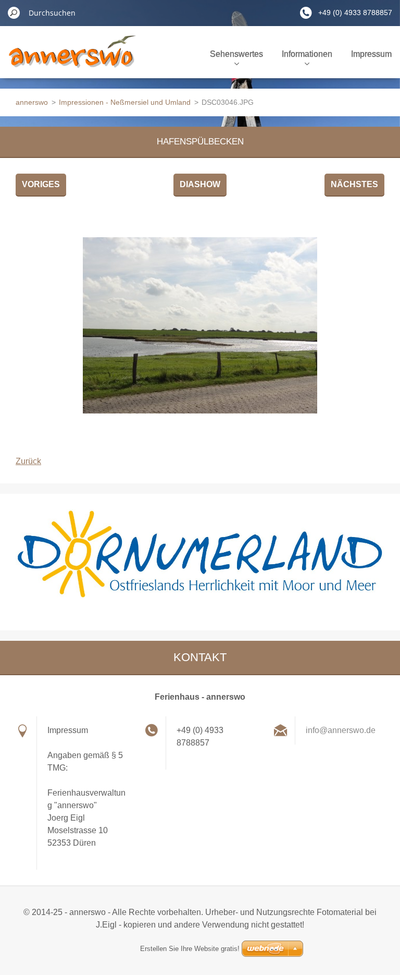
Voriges (41, 184)
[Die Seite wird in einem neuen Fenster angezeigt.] (200, 325)
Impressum (371, 54)
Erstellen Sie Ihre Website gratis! (190, 949)
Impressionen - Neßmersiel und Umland (125, 102)
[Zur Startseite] (72, 59)
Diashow (200, 184)
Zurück (28, 461)
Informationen (307, 54)
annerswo (32, 102)
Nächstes (354, 184)
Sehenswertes (236, 54)
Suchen (14, 12)
